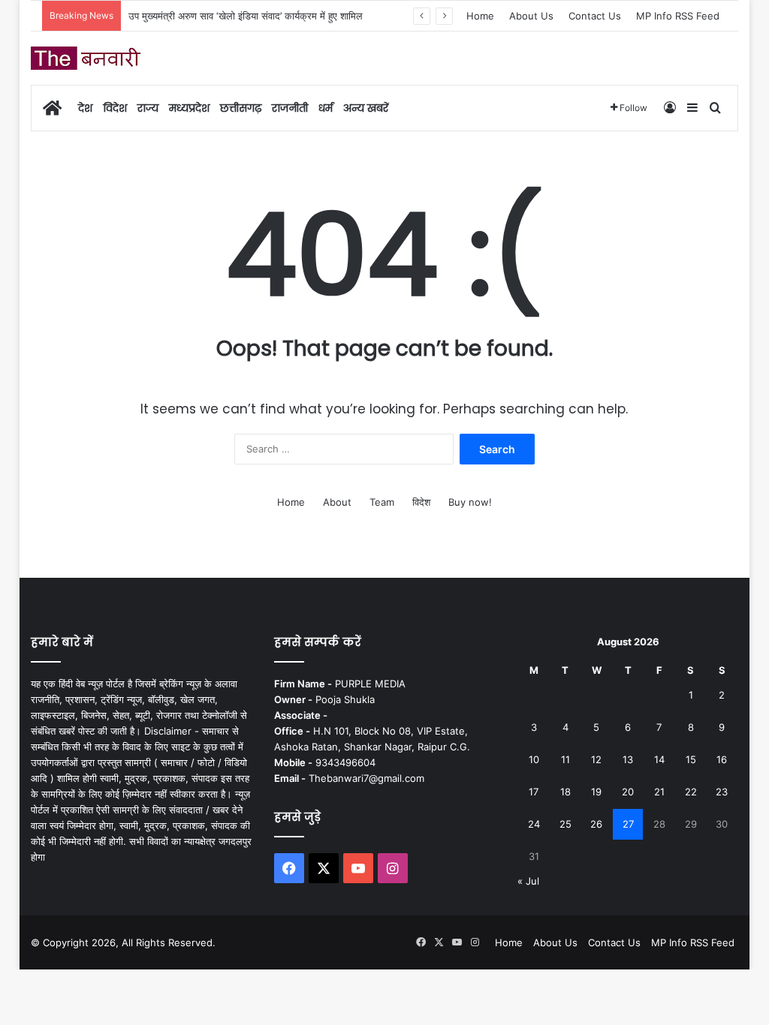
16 (721, 759)
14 (659, 759)
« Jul (528, 881)
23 (722, 792)
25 (565, 824)
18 (565, 792)
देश (85, 108)
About (337, 502)
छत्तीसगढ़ (240, 108)
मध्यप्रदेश (189, 108)
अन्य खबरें (365, 108)
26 (596, 824)
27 (628, 824)
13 (628, 759)
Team (381, 502)
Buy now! (470, 502)
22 (691, 792)
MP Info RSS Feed (677, 16)
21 (659, 792)
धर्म (325, 108)
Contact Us (594, 16)
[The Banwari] (87, 58)
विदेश (115, 108)
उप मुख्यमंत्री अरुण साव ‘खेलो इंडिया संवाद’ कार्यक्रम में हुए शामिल (245, 16)
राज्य (147, 108)
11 (565, 759)
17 (533, 792)
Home (480, 16)
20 (628, 792)
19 (596, 792)
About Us (531, 16)
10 (534, 759)
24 (534, 824)
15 (691, 759)
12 (596, 759)
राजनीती (290, 108)
